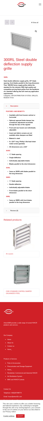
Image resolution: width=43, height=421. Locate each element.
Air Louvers (9, 254)
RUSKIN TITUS (9, 98)
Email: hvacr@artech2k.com (13, 396)
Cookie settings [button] (8, 416)
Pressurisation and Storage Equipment (19, 366)
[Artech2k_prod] (21, 4)
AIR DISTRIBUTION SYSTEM (21, 95)
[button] (36, 31)
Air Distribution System (14, 376)
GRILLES (35, 95)
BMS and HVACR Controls (15, 379)
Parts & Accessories (14, 363)
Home (9, 339)
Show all (35, 22)
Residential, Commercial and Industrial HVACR (22, 373)
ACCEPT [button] (20, 416)
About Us (10, 343)
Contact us (10, 346)
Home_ (9, 349)
